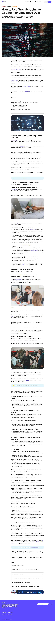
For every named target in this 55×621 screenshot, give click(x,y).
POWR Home (4, 612)
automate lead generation (22, 331)
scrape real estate (21, 274)
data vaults (18, 153)
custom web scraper (16, 69)
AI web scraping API (34, 250)
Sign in (46, 1)
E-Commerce (4, 6)
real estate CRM (18, 279)
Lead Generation (14, 6)
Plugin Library (10, 612)
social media (24, 264)
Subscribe (50, 604)
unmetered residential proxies (36, 240)
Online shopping (14, 223)
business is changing (34, 547)
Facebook (27, 380)
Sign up (49, 1)
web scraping (27, 91)
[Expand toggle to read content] (42, 566)
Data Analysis (9, 6)
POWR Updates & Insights (29, 1)
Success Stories (9, 614)
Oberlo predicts (14, 189)
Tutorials (3, 614)
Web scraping (14, 80)
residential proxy (26, 86)
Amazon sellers (33, 229)
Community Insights (38, 1)
